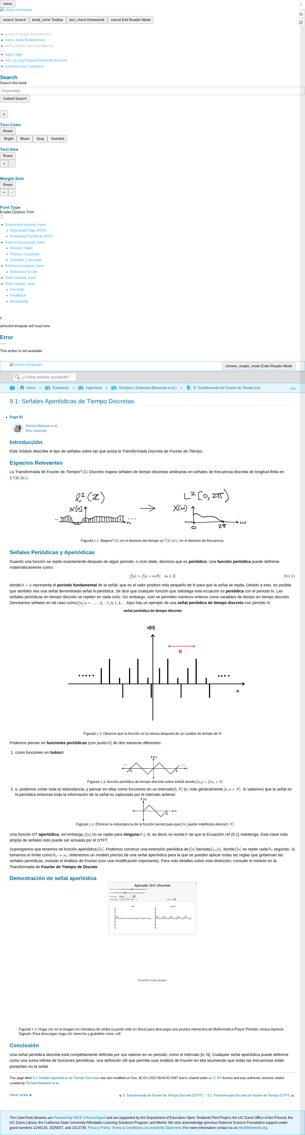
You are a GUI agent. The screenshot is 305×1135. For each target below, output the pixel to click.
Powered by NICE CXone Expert (80, 1118)
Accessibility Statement (162, 1128)
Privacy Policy (99, 1128)
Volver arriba (19, 1095)
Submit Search (15, 98)
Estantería (61, 388)
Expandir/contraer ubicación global (292, 386)
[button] (18, 295)
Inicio (31, 388)
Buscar (17, 377)
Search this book (13, 83)
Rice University (36, 430)
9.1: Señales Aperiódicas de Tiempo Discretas (65, 1078)
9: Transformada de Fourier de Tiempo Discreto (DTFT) (237, 388)
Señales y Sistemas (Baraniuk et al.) (147, 388)
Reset (8, 131)
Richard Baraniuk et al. (42, 425)
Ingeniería (94, 388)
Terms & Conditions (127, 1128)
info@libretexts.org (252, 1128)
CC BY (217, 1078)
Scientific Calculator (26, 260)
